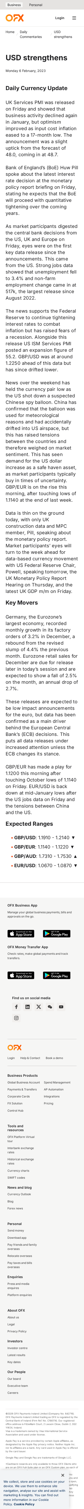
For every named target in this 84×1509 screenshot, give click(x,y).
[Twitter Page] (39, 1007)
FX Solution (14, 1103)
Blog (10, 1201)
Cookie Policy (24, 1504)
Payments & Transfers (22, 1089)
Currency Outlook (19, 1194)
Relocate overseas (19, 1256)
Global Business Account (23, 1082)
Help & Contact (30, 1058)
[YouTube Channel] (61, 1007)
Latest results (16, 1355)
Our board (14, 1378)
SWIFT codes (16, 1177)
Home (10, 32)
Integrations (52, 1096)
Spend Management (57, 1082)
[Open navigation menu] (74, 18)
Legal (11, 1324)
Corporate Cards (18, 1096)
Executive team (17, 1385)
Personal (35, 5)
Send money (15, 1230)
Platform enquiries (19, 1295)
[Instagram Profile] (16, 1018)
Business (14, 5)
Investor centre (17, 1348)
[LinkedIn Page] (27, 1007)
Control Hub (15, 1110)
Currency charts (18, 1170)
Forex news (15, 1208)
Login (59, 18)
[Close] (63, 1475)
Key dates (14, 1362)
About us (13, 1317)
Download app (16, 1237)
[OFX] (15, 18)
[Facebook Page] (16, 1007)
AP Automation (53, 1089)
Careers (12, 1392)
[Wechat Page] (50, 1007)
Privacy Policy (17, 1331)
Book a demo (54, 1058)
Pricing (48, 1103)
